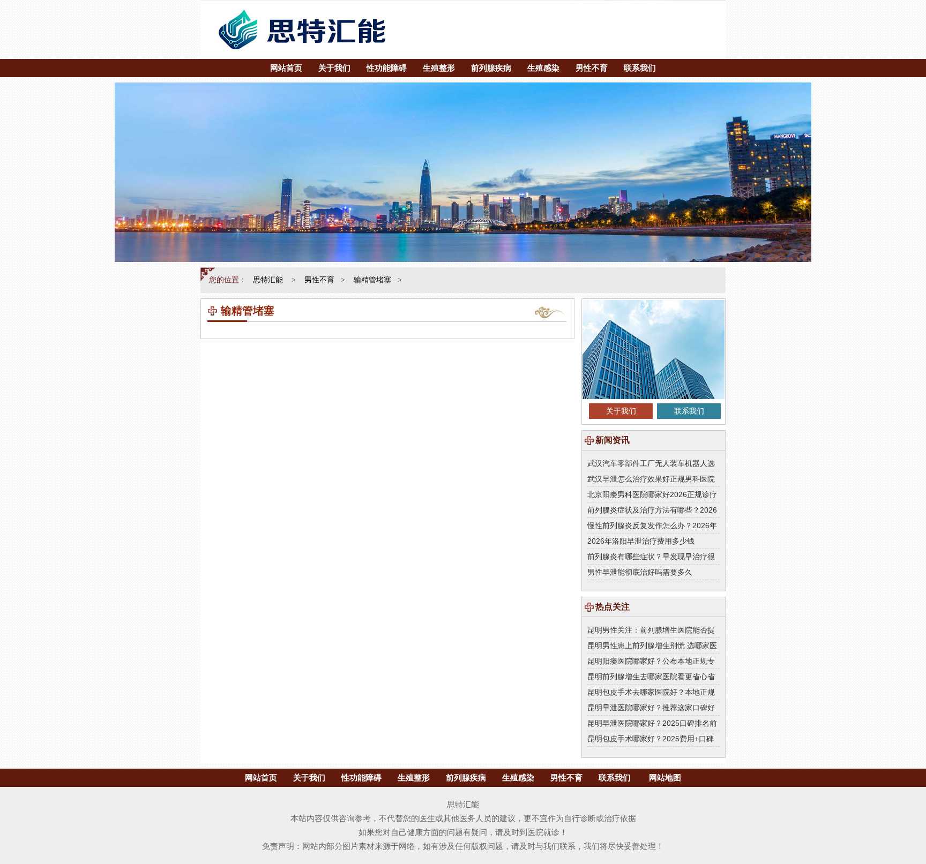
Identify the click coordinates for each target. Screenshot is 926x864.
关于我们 (334, 67)
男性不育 (592, 67)
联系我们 (640, 67)
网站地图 (665, 777)
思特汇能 (268, 280)
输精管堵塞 (372, 280)
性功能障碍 (387, 67)
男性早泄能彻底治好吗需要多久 (639, 572)
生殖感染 (543, 67)
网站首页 (286, 67)
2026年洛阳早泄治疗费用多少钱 (640, 541)
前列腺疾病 (491, 67)
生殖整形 (439, 67)
